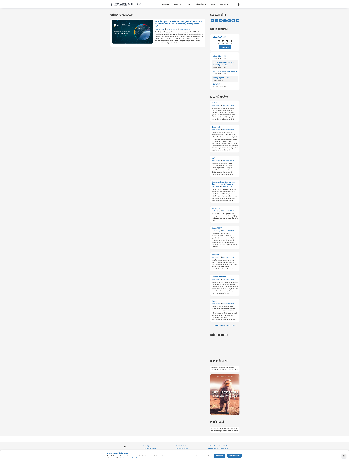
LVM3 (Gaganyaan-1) (221, 78)
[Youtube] (212, 20)
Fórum (213, 4)
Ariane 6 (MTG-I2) (219, 37)
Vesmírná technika (182, 448)
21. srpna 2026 (225, 186)
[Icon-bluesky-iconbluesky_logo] (237, 20)
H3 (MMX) (216, 84)
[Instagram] (221, 20)
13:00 (232, 105)
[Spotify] (233, 20)
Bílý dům (215, 255)
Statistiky (165, 4)
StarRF (214, 103)
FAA (213, 158)
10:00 (232, 129)
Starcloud (216, 127)
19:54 (231, 186)
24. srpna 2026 (226, 105)
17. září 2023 (170, 29)
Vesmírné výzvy (180, 446)
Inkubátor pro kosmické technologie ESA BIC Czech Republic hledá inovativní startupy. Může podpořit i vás (178, 23)
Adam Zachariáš (159, 29)
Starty (189, 4)
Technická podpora (149, 448)
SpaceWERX (217, 228)
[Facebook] (216, 20)
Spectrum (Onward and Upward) (225, 71)
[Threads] (229, 20)
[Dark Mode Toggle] (344, 456)
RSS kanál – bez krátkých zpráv (218, 448)
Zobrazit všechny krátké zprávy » (224, 325)
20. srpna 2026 (226, 279)
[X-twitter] (225, 20)
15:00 (232, 279)
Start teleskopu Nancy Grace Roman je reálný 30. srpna (223, 183)
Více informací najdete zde (129, 458)
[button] (233, 4)
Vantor (214, 301)
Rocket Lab (216, 208)
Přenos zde (225, 47)
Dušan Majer (215, 186)
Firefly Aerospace (219, 277)
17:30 (175, 29)
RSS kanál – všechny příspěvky (218, 446)
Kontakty (146, 446)
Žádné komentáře (185, 29)
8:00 (232, 160)
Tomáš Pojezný (216, 105)
